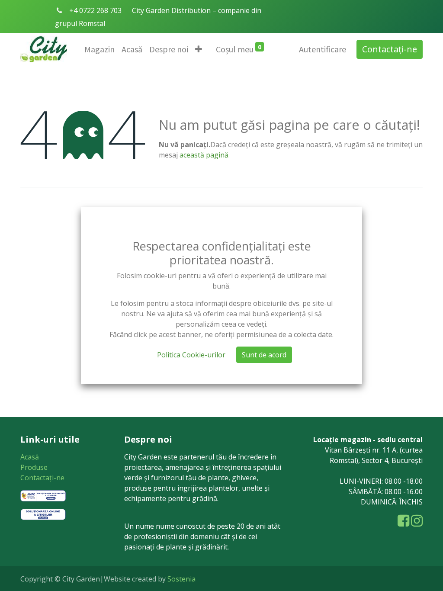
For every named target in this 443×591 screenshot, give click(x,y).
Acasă (29, 457)
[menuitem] (99, 49)
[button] (198, 49)
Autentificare (322, 49)
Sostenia (181, 579)
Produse (34, 467)
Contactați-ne (389, 49)
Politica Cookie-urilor (191, 355)
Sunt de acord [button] (264, 355)
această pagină (204, 155)
